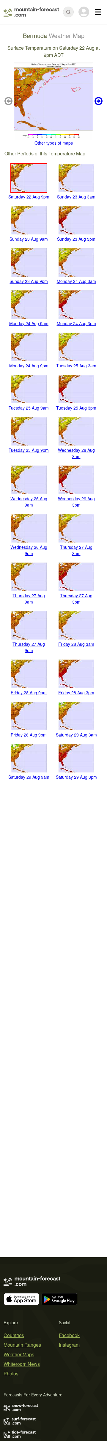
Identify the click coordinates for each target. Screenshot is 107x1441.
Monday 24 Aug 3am (76, 281)
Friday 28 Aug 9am (29, 693)
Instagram (69, 1344)
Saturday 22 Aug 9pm (28, 197)
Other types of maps (53, 143)
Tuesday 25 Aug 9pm (29, 450)
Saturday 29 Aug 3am (76, 735)
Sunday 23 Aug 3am (76, 197)
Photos (11, 1373)
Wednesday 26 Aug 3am (76, 453)
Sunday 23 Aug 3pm (76, 239)
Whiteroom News (22, 1363)
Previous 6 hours (9, 101)
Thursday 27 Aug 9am (28, 599)
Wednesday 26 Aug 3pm (76, 502)
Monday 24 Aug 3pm (76, 323)
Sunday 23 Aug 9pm (29, 281)
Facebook (69, 1335)
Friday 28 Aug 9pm (29, 735)
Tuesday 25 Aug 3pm (76, 408)
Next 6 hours (98, 101)
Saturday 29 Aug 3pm (76, 777)
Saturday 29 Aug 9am (28, 777)
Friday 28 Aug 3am (76, 644)
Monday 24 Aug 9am (28, 323)
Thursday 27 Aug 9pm (28, 647)
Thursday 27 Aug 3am (76, 550)
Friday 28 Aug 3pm (76, 693)
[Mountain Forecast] (31, 12)
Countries (14, 1335)
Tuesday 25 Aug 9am (29, 408)
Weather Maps (19, 1354)
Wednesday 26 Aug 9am (28, 502)
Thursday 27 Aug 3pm (76, 599)
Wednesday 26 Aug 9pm (28, 550)
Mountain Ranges (22, 1344)
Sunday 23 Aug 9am (29, 239)
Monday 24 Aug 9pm (28, 366)
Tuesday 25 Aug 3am (76, 366)
